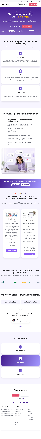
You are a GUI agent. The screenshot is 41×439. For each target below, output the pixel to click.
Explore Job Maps (29, 254)
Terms (32, 433)
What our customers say (7, 415)
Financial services (19, 409)
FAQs (29, 415)
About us (30, 411)
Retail (16, 419)
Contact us (30, 419)
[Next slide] (39, 316)
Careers (30, 413)
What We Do (5, 407)
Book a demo (34, 4)
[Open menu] (39, 4)
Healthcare (17, 411)
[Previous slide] (2, 316)
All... (15, 424)
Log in (24, 398)
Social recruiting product (7, 409)
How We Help (18, 407)
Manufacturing (18, 413)
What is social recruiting (7, 413)
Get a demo (31, 417)
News (29, 409)
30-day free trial (23, 4)
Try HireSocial (16, 184)
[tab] (19, 326)
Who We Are (31, 407)
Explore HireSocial (11, 250)
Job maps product (5, 411)
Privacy (37, 433)
